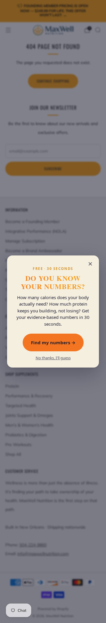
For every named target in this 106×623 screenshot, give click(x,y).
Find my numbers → (53, 342)
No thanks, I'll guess (53, 357)
